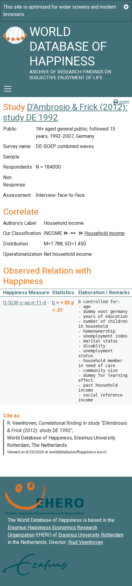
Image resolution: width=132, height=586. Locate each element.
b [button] (54, 303)
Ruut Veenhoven (85, 542)
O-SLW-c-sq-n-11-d (24, 303)
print (123, 102)
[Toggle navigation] (7, 89)
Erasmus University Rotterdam (90, 535)
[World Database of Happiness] (14, 50)
